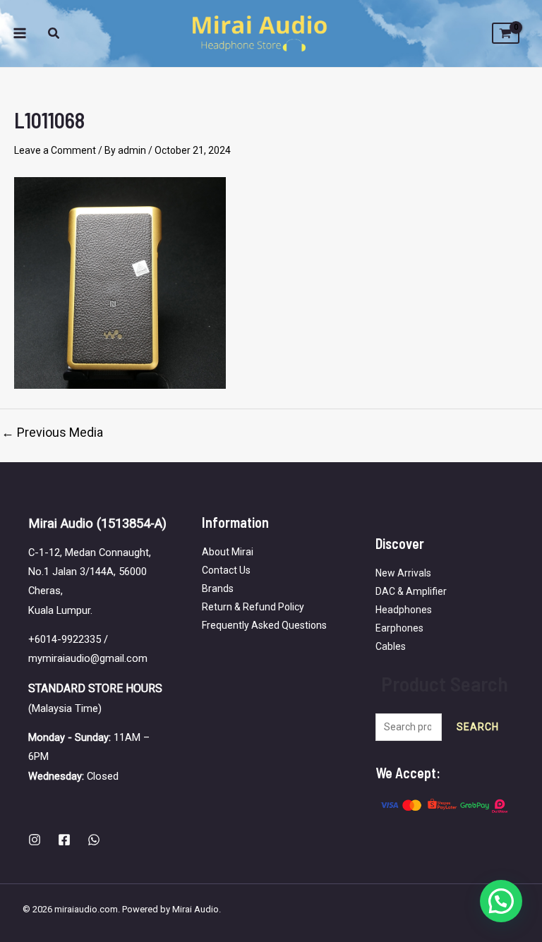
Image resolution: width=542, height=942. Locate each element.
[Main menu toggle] (20, 34)
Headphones (403, 609)
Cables (390, 646)
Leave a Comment (55, 150)
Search (478, 726)
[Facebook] (64, 839)
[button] (54, 35)
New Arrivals (403, 573)
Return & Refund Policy (253, 606)
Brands (218, 588)
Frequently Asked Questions (264, 625)
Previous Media (52, 432)
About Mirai (227, 551)
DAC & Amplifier (411, 591)
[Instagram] (34, 839)
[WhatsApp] (94, 839)
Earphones (399, 628)
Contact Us (226, 570)
